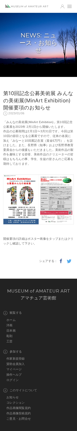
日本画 (11, 330)
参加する (16, 351)
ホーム (11, 320)
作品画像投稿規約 (18, 413)
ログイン (12, 380)
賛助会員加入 (15, 364)
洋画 (9, 325)
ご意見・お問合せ (18, 418)
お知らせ (12, 397)
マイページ (14, 369)
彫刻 (9, 336)
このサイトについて (23, 390)
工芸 (9, 341)
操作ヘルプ (14, 374)
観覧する (16, 312)
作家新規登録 (15, 358)
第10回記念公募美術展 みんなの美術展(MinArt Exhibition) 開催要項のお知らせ (38, 100)
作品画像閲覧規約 (18, 408)
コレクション (15, 402)
